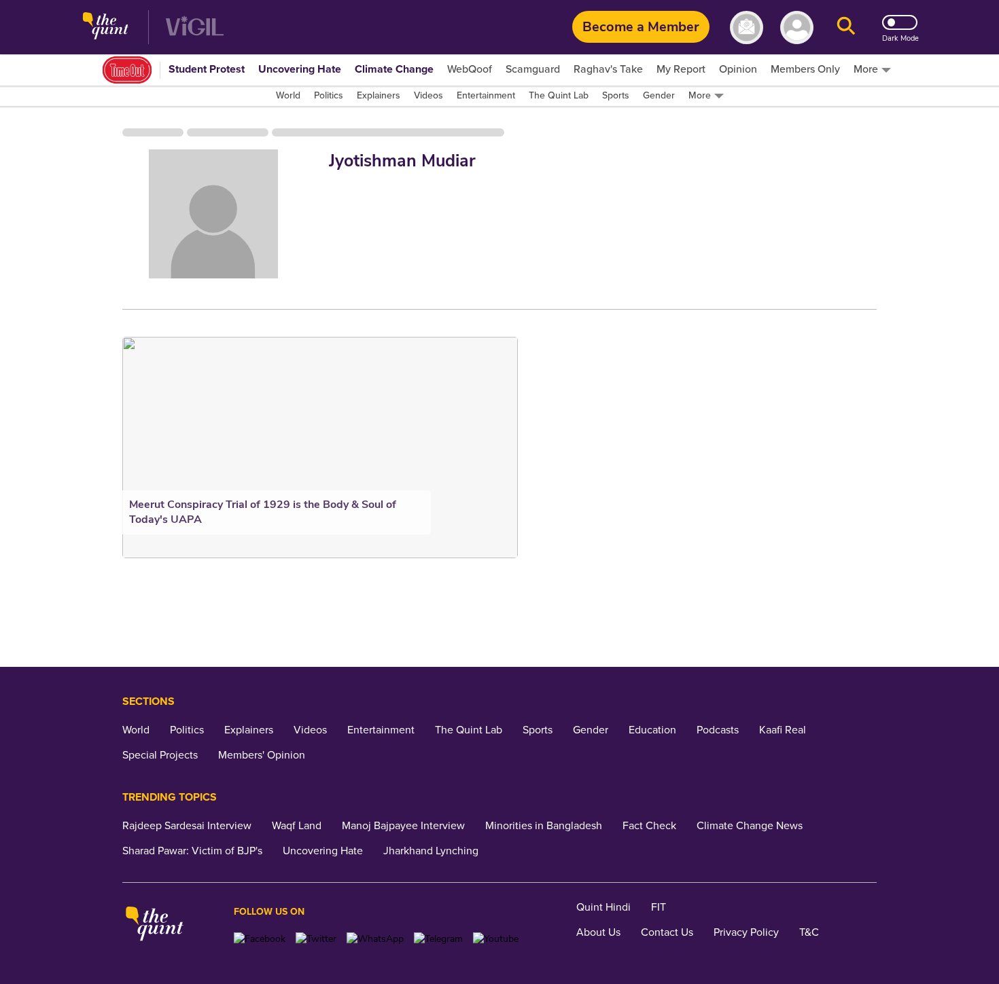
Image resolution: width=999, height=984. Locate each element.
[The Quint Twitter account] (316, 938)
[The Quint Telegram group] (438, 938)
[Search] (846, 27)
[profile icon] (796, 27)
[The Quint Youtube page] (496, 938)
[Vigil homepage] (195, 27)
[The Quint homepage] (105, 27)
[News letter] (746, 27)
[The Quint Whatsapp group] (375, 938)
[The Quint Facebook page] (259, 938)
